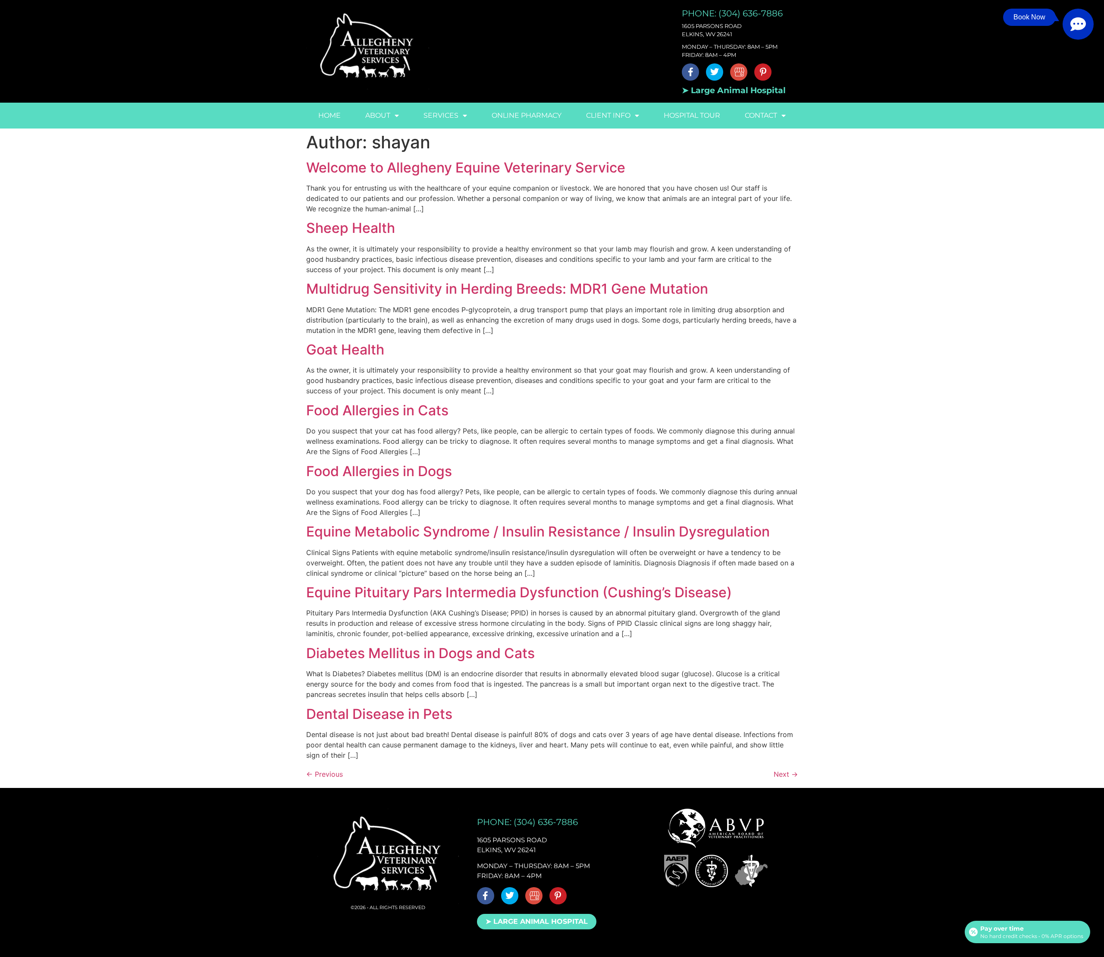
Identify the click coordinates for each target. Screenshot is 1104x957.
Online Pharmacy (526, 115)
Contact (761, 115)
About (377, 115)
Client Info (608, 115)
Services (440, 115)
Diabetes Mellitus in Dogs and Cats (420, 653)
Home (329, 115)
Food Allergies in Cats (377, 410)
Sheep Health (350, 228)
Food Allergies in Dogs (379, 471)
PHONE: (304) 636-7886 (732, 13)
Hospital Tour (692, 115)
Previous (324, 774)
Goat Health (345, 349)
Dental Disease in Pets (379, 714)
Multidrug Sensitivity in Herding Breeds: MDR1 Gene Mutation (507, 288)
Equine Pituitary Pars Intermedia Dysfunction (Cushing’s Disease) (519, 592)
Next (786, 774)
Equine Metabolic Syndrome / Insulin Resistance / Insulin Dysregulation (538, 531)
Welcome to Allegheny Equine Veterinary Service (465, 167)
